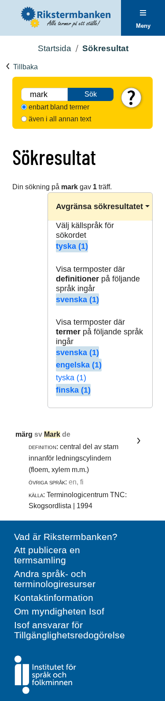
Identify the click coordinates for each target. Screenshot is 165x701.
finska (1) (73, 390)
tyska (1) (72, 246)
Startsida (54, 48)
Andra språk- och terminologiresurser (54, 579)
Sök (90, 94)
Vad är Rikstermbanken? (65, 537)
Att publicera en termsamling (47, 555)
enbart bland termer (59, 107)
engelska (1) (79, 364)
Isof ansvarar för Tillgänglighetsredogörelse (69, 630)
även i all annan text (60, 119)
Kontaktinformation (53, 597)
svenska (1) (77, 299)
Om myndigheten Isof (59, 611)
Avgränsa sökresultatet (99, 206)
